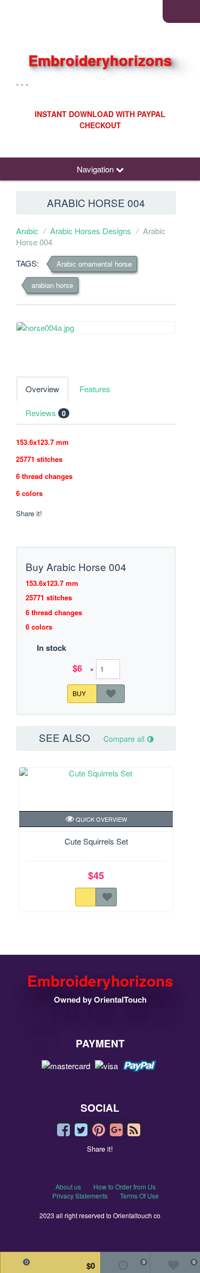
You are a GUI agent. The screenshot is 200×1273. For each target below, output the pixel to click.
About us (68, 1186)
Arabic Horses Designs (90, 230)
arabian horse (52, 285)
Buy (80, 692)
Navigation (96, 169)
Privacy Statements (80, 1195)
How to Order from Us (124, 1186)
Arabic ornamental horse (94, 264)
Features (94, 388)
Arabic (27, 230)
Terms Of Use (139, 1195)
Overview (42, 388)
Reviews (46, 412)
